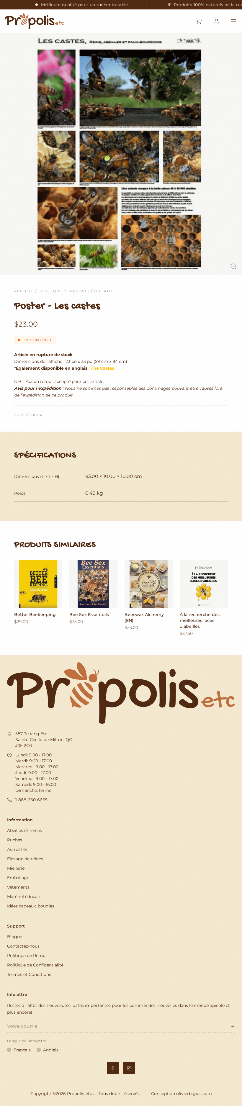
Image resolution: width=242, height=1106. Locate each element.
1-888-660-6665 (31, 799)
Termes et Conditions (29, 974)
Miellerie (15, 868)
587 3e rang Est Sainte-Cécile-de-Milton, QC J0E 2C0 (43, 739)
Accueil (23, 291)
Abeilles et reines (24, 830)
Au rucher (17, 849)
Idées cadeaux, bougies (30, 906)
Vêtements (18, 887)
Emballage (18, 877)
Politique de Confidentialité (35, 965)
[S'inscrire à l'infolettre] (232, 1026)
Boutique (51, 291)
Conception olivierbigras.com (181, 1093)
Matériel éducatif (90, 291)
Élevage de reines (25, 858)
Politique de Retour (27, 955)
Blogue (14, 936)
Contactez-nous (23, 946)
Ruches (14, 840)
